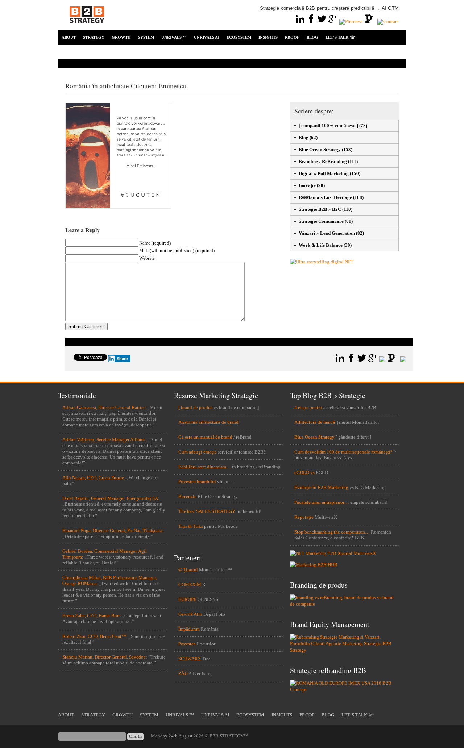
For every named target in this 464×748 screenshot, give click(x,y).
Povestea (187, 644)
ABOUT (69, 37)
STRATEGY (93, 37)
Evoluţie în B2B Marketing (321, 487)
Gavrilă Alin (190, 614)
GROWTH (121, 37)
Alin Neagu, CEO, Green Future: (93, 477)
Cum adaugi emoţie (197, 452)
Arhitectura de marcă (314, 422)
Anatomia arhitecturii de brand (208, 422)
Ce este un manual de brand (205, 437)
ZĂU (183, 673)
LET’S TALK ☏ (340, 37)
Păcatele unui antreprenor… (321, 502)
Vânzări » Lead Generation (327, 233)
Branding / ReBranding (323, 161)
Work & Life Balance (321, 245)
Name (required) (155, 243)
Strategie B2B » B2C (320, 209)
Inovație (307, 185)
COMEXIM (189, 584)
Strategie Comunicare (321, 221)
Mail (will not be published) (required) (177, 250)
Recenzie (187, 496)
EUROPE (187, 599)
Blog (303, 137)
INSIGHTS (268, 37)
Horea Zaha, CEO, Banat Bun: (91, 615)
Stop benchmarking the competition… (332, 532)
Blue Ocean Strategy (320, 149)
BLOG (312, 37)
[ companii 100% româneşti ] (328, 125)
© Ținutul (188, 569)
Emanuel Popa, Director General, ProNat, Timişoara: (113, 530)
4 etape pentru (308, 407)
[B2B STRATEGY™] (87, 27)
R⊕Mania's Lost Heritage (325, 197)
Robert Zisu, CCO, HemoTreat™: (95, 636)
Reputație (304, 517)
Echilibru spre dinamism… (204, 466)
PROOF (292, 37)
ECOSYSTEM (239, 37)
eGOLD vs (304, 472)
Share (122, 358)
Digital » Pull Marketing (324, 173)
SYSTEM (146, 37)
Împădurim (189, 629)
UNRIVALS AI (206, 37)
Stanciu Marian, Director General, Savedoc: (104, 657)
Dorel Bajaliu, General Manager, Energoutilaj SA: (111, 498)
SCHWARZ (189, 658)
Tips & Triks (190, 526)
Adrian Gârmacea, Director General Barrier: (104, 407)
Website (147, 258)
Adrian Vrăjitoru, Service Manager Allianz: (104, 439)
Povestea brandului (197, 481)
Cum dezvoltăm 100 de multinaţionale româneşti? (343, 452)
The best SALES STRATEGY (206, 511)
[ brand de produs (195, 407)
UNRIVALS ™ (174, 37)
